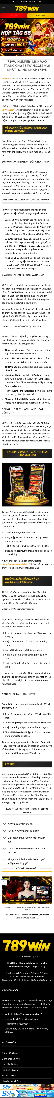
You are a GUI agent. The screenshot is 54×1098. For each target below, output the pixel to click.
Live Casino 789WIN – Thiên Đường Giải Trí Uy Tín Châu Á (27, 908)
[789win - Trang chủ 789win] (27, 8)
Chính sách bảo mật (28, 963)
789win (5, 78)
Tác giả (34, 966)
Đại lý (42, 966)
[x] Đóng (46, 1086)
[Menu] (3, 8)
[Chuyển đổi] (4, 824)
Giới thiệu (12, 963)
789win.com (8, 109)
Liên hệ (43, 963)
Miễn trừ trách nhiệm (19, 966)
